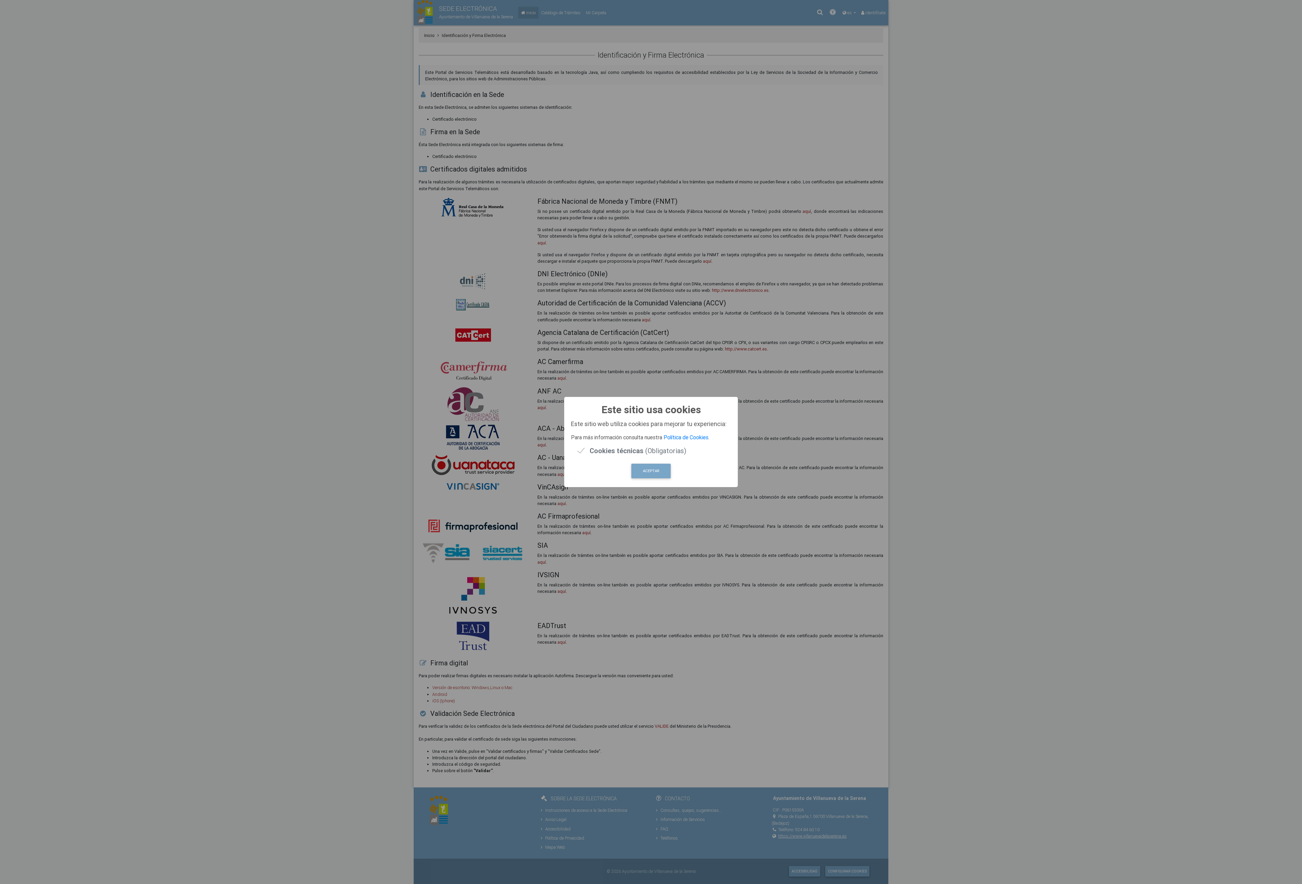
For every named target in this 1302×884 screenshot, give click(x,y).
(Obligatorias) (638, 450)
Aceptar (651, 470)
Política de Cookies (686, 437)
